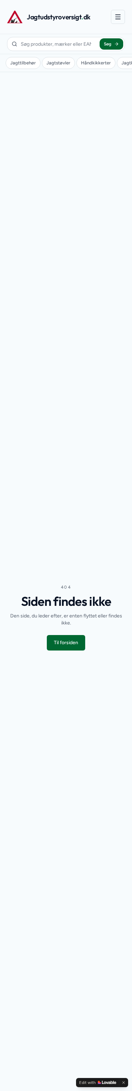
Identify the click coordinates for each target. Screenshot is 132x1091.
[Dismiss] (123, 1082)
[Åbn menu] (118, 17)
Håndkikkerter (96, 62)
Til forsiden (66, 643)
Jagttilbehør (23, 62)
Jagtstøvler (58, 62)
